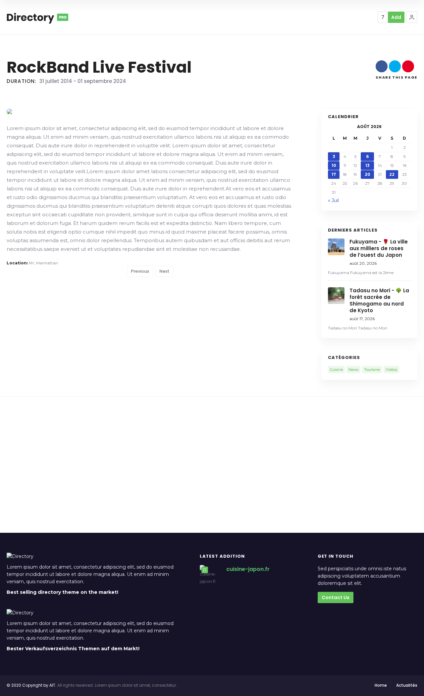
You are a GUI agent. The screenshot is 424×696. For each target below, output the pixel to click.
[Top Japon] (37, 17)
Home (381, 685)
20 (367, 174)
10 (334, 165)
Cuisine (336, 369)
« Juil (333, 200)
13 (367, 165)
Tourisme (372, 369)
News (353, 369)
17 (334, 174)
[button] (411, 17)
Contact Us (335, 597)
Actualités (406, 685)
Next (164, 271)
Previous (140, 271)
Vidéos (391, 369)
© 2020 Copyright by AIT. (31, 685)
